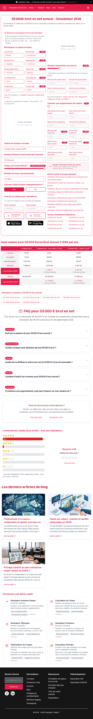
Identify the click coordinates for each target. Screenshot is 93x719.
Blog (48, 8)
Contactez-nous (56, 417)
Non (14, 189)
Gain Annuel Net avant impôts (77, 112)
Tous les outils (36, 417)
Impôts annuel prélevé (77, 88)
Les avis (30, 686)
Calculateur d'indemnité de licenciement (62, 201)
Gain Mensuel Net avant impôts (56, 112)
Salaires (41, 8)
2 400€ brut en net (54, 228)
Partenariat (31, 703)
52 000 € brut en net (11, 297)
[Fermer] (90, 2)
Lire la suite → (10, 536)
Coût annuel (31, 205)
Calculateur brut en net (17, 8)
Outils (31, 8)
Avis (54, 8)
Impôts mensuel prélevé (56, 88)
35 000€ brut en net (76, 221)
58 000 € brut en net (31, 302)
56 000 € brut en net (71, 297)
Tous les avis (69, 463)
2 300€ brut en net (54, 217)
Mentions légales (34, 700)
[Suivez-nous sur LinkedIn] (13, 693)
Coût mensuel (10, 205)
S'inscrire (14, 687)
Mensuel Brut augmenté (56, 122)
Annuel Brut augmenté (77, 122)
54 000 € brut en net (51, 297)
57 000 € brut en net (11, 302)
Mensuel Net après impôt (56, 79)
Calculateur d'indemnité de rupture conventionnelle (66, 198)
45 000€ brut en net (76, 225)
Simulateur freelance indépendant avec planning (65, 210)
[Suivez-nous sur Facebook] (7, 693)
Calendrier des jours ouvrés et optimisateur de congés (67, 189)
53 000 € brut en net (31, 297)
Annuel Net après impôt (78, 79)
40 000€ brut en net (55, 221)
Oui (35, 189)
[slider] (44, 168)
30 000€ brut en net (76, 217)
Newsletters (53, 698)
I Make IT (56, 712)
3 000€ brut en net (76, 228)
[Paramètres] (88, 8)
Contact (61, 8)
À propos (30, 679)
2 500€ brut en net (54, 225)
